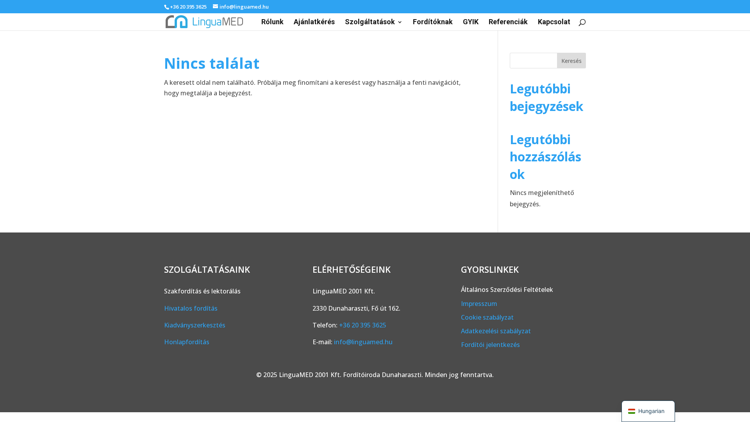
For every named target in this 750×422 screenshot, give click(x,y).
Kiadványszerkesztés (194, 325)
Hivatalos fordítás (191, 308)
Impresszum (479, 303)
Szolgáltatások (370, 22)
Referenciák (508, 22)
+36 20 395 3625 (188, 6)
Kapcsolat (554, 22)
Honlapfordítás (186, 342)
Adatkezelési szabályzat (496, 331)
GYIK (471, 22)
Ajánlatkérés (314, 22)
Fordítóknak (433, 22)
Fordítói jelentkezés (490, 344)
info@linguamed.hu (363, 342)
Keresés (571, 60)
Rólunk (272, 22)
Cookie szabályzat (487, 317)
